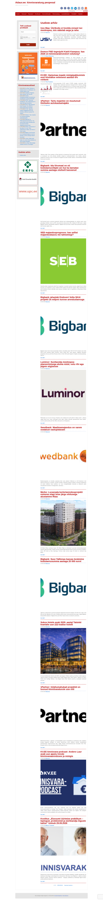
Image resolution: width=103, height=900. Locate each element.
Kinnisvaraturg (56, 14)
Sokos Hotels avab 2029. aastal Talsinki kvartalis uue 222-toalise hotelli (60, 623)
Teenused (24, 14)
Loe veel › (42, 47)
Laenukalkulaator (66, 14)
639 (58, 885)
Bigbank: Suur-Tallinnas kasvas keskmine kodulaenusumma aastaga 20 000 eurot (62, 560)
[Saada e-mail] (82, 8)
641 (62, 885)
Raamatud (30, 14)
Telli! (28, 45)
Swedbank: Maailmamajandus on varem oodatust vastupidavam (61, 428)
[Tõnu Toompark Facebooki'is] (61, 8)
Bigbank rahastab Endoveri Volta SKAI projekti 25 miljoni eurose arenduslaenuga (62, 298)
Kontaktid (74, 14)
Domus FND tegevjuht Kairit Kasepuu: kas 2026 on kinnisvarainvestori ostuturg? (62, 52)
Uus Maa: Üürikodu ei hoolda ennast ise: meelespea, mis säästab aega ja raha (61, 29)
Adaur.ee (48, 32)
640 (60, 885)
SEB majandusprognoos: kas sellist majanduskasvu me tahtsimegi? (59, 233)
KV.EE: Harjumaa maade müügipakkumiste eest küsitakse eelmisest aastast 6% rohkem (62, 77)
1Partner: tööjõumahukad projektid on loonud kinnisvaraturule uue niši (60, 688)
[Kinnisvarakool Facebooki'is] (68, 8)
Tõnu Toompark (49, 81)
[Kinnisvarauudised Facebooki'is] (65, 8)
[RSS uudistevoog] (85, 8)
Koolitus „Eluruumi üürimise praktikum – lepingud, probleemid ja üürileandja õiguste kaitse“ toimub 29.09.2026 (63, 820)
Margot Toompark (50, 825)
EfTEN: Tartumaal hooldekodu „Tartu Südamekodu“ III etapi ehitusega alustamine (27, 102)
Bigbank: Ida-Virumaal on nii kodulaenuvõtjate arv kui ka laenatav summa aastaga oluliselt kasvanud (59, 167)
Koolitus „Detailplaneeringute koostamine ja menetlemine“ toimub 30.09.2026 (27, 97)
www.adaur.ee (65, 895)
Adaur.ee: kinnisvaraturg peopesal (35, 2)
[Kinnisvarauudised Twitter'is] (72, 8)
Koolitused (37, 14)
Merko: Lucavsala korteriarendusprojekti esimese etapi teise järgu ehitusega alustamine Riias (61, 494)
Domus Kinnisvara (50, 56)
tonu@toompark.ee (58, 895)
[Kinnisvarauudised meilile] (79, 8)
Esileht (18, 14)
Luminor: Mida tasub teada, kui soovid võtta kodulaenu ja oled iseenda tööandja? (28, 140)
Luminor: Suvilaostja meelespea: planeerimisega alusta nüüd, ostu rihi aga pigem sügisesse (62, 364)
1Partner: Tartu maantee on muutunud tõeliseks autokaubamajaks (60, 102)
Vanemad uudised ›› (68, 885)
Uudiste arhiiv (23, 155)
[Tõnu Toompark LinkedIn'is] (75, 8)
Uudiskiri (80, 14)
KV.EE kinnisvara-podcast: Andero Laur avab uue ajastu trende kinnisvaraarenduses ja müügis (61, 754)
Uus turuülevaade (46, 14)
